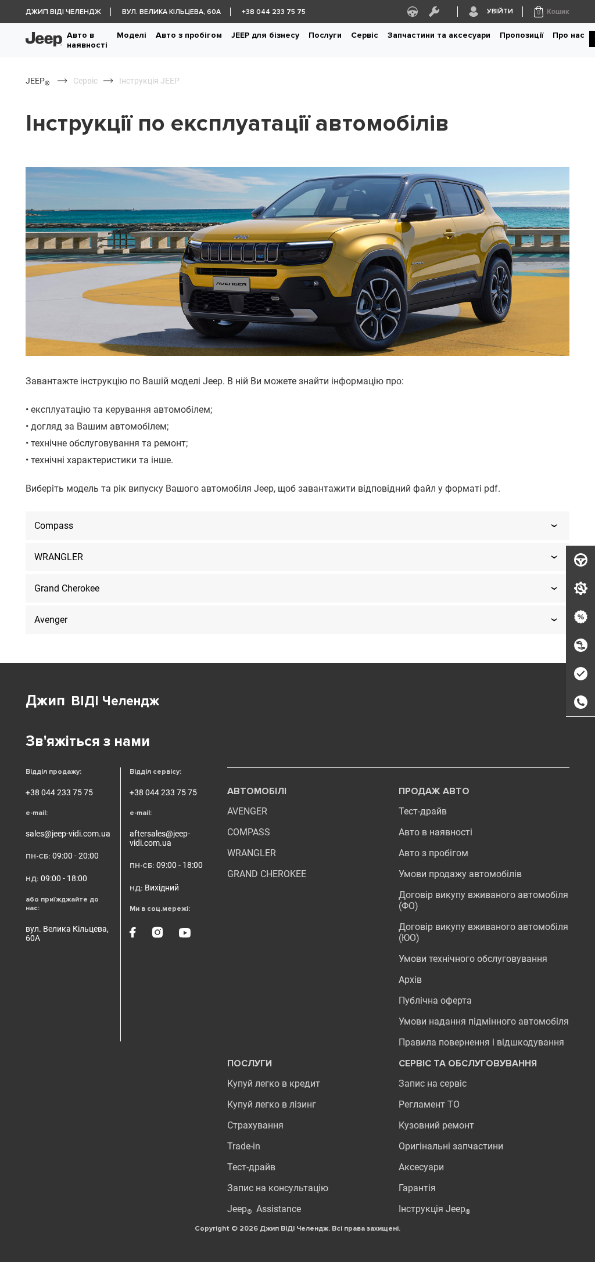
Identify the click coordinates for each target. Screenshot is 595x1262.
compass (248, 832)
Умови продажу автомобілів (460, 873)
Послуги (325, 35)
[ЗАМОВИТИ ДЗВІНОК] (580, 702)
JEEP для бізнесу (265, 35)
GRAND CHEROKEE (266, 873)
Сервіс (364, 35)
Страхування (255, 1125)
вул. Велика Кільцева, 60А (67, 933)
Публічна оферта (435, 1000)
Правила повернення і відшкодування (481, 1042)
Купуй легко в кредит (273, 1083)
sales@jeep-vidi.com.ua (68, 833)
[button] (551, 11)
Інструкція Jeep (435, 1208)
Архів (410, 979)
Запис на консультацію (277, 1188)
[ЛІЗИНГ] (580, 645)
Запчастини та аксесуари (439, 35)
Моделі (131, 35)
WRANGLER (251, 853)
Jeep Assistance (264, 1208)
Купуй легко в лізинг (271, 1104)
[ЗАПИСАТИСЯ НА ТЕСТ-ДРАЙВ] (580, 560)
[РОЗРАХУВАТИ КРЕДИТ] (580, 617)
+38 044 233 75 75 (59, 792)
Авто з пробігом (189, 35)
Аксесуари (421, 1167)
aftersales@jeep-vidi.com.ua (160, 838)
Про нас (569, 35)
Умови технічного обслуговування (473, 958)
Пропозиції (521, 35)
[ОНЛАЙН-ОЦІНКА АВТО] (580, 673)
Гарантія (417, 1188)
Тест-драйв (423, 811)
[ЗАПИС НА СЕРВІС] (580, 588)
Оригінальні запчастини (451, 1146)
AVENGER (247, 811)
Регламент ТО (429, 1104)
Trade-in (243, 1146)
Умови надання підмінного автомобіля (484, 1021)
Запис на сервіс (433, 1083)
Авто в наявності (87, 40)
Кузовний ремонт (436, 1125)
